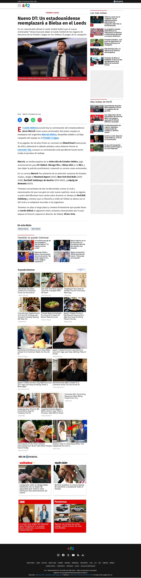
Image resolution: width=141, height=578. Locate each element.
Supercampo (84, 563)
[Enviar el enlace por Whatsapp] (33, 120)
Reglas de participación (88, 566)
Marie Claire (52, 563)
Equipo (77, 566)
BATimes (112, 563)
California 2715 (40, 575)
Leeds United (36, 229)
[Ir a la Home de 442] (26, 7)
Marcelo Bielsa (23, 229)
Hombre (60, 563)
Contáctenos (61, 566)
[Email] (39, 120)
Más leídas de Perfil (101, 101)
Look (91, 563)
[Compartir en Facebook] (20, 120)
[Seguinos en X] (68, 555)
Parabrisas (75, 563)
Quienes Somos (50, 566)
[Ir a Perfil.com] (118, 2)
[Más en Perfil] (31, 456)
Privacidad (70, 566)
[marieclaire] (70, 463)
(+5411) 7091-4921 (75, 575)
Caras (38, 563)
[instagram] (58, 555)
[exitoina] (35, 463)
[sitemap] (83, 555)
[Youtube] (73, 555)
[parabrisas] (70, 502)
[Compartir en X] (26, 120)
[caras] (35, 502)
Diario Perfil (30, 563)
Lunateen (105, 563)
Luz (96, 563)
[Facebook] (63, 555)
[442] (70, 548)
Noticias (44, 563)
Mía (100, 563)
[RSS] (78, 555)
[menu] (19, 6)
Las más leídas (98, 13)
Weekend (67, 563)
